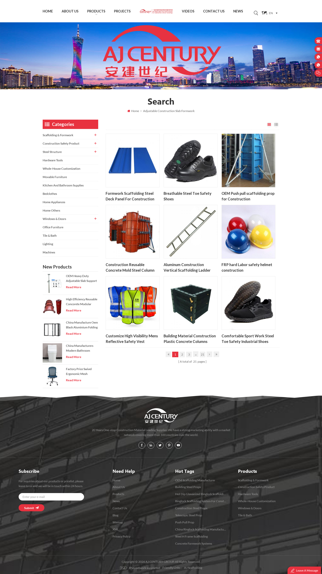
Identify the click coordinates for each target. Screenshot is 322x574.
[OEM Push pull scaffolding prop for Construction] (248, 160)
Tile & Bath (50, 235)
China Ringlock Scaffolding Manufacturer (200, 529)
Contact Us (214, 11)
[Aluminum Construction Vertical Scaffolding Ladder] (190, 232)
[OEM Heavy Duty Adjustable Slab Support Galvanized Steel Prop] (52, 283)
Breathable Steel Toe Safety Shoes (187, 196)
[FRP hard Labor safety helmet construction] (248, 232)
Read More (73, 287)
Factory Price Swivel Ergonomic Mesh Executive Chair (79, 371)
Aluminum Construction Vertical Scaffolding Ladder (187, 267)
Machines (49, 252)
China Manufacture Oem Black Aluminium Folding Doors (82, 325)
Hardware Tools (53, 160)
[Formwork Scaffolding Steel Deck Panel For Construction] (133, 160)
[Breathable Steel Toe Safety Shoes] (190, 160)
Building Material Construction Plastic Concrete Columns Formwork (190, 339)
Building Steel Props (188, 487)
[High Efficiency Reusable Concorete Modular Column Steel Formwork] (52, 306)
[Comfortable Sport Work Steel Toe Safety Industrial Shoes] (248, 303)
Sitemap (118, 522)
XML (116, 529)
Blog (115, 515)
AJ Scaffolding (193, 567)
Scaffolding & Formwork (58, 135)
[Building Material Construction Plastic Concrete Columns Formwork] (190, 303)
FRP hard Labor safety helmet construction (247, 267)
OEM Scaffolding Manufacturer (195, 480)
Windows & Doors (54, 218)
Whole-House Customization (61, 168)
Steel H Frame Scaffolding (191, 536)
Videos (188, 11)
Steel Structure (52, 152)
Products (96, 11)
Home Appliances (54, 202)
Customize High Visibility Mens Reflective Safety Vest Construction (132, 339)
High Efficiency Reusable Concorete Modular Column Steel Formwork (81, 301)
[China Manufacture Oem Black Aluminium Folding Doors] (52, 329)
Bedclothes (50, 193)
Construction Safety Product (61, 143)
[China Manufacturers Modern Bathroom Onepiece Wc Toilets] (52, 353)
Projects (122, 11)
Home (48, 11)
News (238, 11)
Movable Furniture (55, 177)
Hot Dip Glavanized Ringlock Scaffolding (200, 494)
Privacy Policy (121, 536)
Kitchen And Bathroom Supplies (63, 185)
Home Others (51, 210)
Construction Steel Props (191, 508)
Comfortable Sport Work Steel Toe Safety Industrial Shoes (248, 339)
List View (276, 124)
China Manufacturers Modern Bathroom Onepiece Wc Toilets (79, 348)
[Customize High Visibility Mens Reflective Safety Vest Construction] (133, 303)
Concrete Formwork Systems (193, 543)
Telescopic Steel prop (188, 515)
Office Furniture (53, 227)
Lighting (48, 244)
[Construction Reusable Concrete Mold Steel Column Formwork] (133, 232)
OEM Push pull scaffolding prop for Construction (248, 196)
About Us (70, 11)
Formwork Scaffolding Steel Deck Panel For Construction (130, 196)
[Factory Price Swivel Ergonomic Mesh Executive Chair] (52, 376)
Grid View (269, 124)
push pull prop (184, 522)
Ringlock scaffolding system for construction (200, 501)
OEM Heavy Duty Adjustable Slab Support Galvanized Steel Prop (81, 278)
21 (202, 354)
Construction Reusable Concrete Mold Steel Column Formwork (130, 267)
